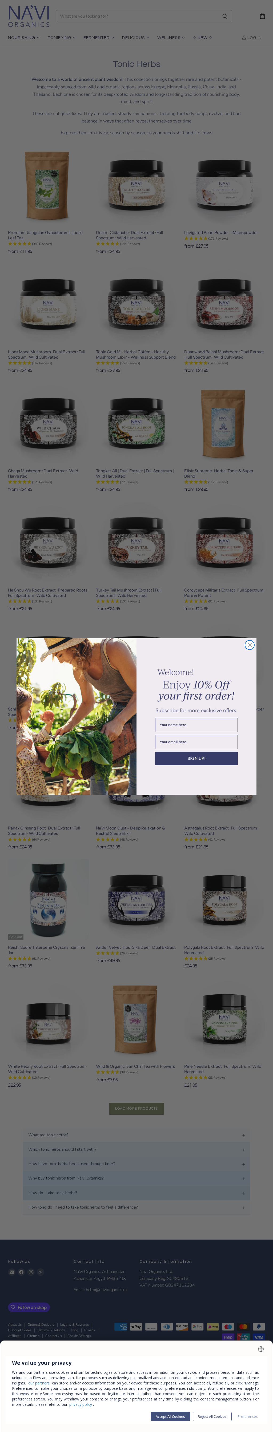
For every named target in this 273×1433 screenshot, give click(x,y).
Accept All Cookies (170, 1416)
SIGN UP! (197, 758)
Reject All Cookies (212, 1416)
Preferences (248, 1416)
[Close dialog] (249, 645)
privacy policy (80, 1404)
